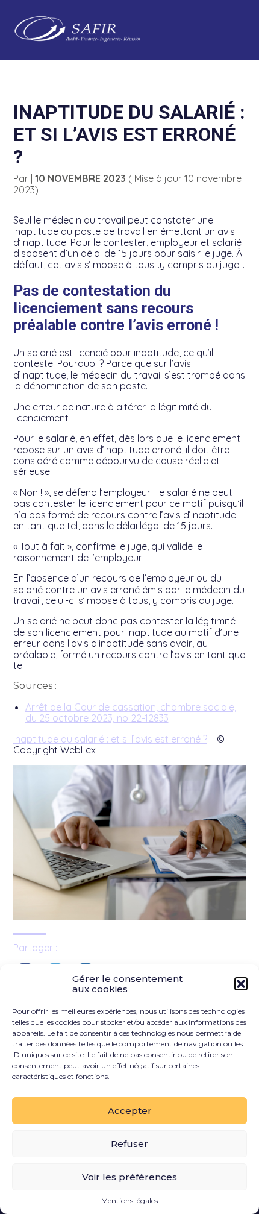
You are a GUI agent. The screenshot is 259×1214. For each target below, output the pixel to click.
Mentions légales (129, 1201)
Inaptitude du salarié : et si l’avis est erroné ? (110, 739)
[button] (241, 984)
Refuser (129, 1144)
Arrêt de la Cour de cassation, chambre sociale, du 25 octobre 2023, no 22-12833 (130, 712)
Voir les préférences (129, 1177)
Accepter (130, 1110)
